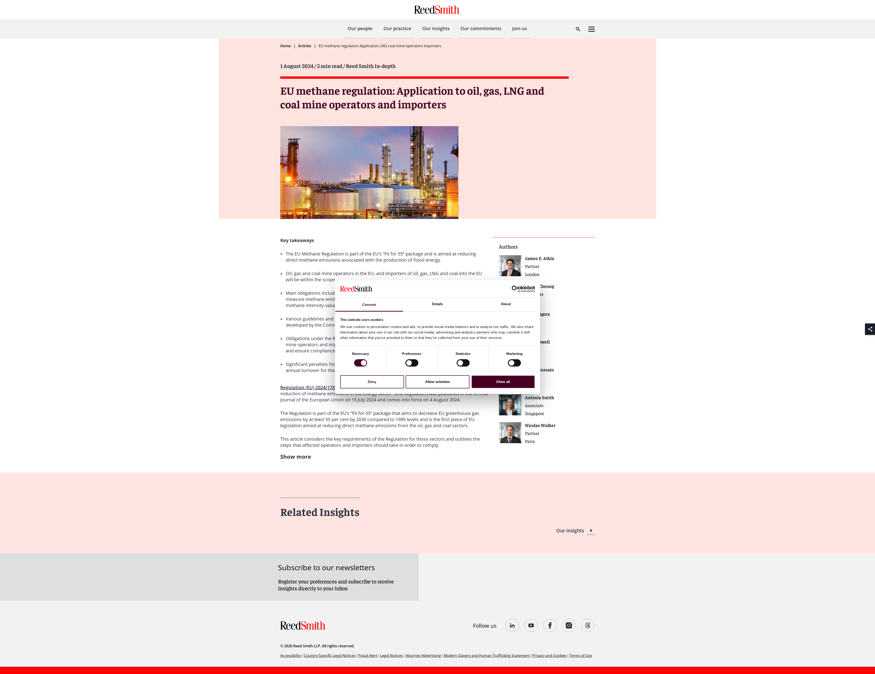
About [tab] (506, 304)
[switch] (411, 363)
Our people (360, 28)
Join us (519, 28)
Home (285, 45)
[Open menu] (591, 29)
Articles (304, 45)
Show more (295, 456)
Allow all (503, 382)
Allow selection (437, 382)
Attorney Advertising (423, 655)
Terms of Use (580, 655)
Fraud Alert (367, 655)
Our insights (436, 28)
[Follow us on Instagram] (569, 625)
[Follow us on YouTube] (531, 625)
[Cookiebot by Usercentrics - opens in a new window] (515, 289)
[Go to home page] (437, 9)
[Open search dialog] (578, 29)
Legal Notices (391, 655)
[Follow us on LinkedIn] (512, 625)
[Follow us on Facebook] (550, 625)
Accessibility (290, 655)
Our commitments (481, 28)
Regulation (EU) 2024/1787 (308, 387)
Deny (372, 382)
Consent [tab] (369, 305)
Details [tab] (437, 304)
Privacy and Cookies (549, 655)
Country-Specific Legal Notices (329, 655)
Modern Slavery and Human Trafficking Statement (487, 655)
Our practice (397, 28)
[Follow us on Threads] (588, 625)
